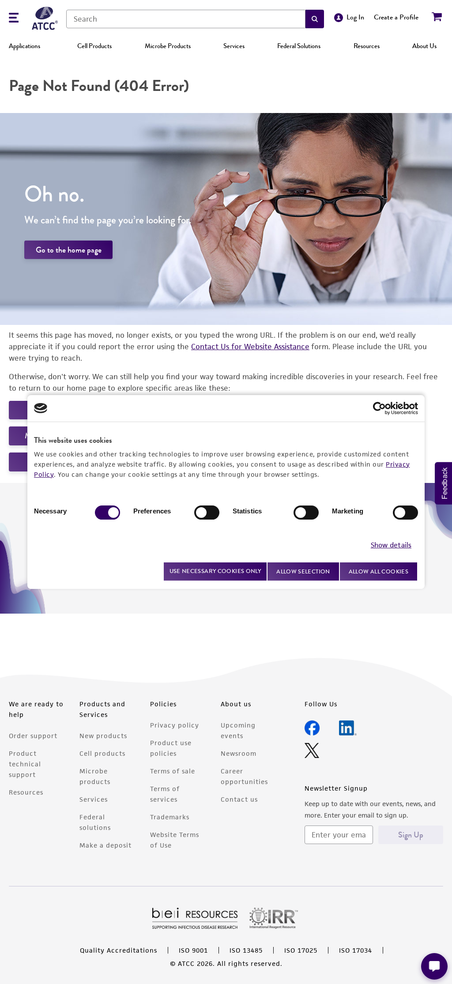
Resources (367, 46)
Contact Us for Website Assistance (250, 346)
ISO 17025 (300, 950)
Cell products (102, 753)
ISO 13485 (246, 950)
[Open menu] (14, 19)
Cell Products (94, 46)
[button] (314, 19)
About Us (424, 46)
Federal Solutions (298, 46)
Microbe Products (168, 46)
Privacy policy (174, 725)
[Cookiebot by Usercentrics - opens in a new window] (379, 408)
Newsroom (238, 753)
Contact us (239, 799)
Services (234, 46)
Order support (33, 735)
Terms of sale (172, 771)
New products (103, 735)
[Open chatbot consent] (434, 966)
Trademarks (169, 817)
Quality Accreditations (118, 950)
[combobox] (185, 19)
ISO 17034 (355, 950)
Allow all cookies (378, 571)
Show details (391, 545)
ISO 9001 (193, 950)
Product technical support (25, 764)
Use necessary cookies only (215, 571)
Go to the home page (69, 250)
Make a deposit (105, 845)
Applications (24, 46)
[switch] (206, 512)
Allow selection (303, 571)
